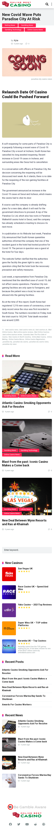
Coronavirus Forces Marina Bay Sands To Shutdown (23, 697)
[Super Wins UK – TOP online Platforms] (9, 634)
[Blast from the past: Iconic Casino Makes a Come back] (27, 437)
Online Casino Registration (35, 339)
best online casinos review (12, 335)
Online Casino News (35, 30)
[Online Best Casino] (16, 4)
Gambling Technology (13, 30)
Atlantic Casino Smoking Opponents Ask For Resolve (25, 671)
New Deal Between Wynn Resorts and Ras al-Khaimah (24, 522)
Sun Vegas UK (25, 568)
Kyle (16, 40)
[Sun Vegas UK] (9, 580)
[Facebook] (10, 824)
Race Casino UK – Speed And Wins (33, 588)
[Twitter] (18, 824)
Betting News (10, 25)
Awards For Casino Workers (17, 704)
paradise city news (9, 344)
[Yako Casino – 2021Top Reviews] (9, 616)
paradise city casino (20, 342)
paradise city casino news (38, 342)
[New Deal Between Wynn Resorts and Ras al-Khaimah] (27, 496)
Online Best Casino (39, 337)
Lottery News (26, 509)
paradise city (7, 342)
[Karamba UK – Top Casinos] (9, 652)
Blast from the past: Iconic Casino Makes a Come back (25, 463)
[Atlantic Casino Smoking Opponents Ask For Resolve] (27, 379)
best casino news (11, 330)
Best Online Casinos (41, 332)
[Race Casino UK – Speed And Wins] (9, 598)
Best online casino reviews (23, 332)
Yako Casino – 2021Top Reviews (35, 604)
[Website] (43, 824)
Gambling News (27, 25)
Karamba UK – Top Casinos (32, 640)
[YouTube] (27, 824)
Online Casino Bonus (16, 339)
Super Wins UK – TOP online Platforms (32, 624)
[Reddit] (35, 824)
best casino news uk (26, 330)
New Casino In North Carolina (19, 337)
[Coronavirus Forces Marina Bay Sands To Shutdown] (9, 787)
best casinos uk (41, 330)
